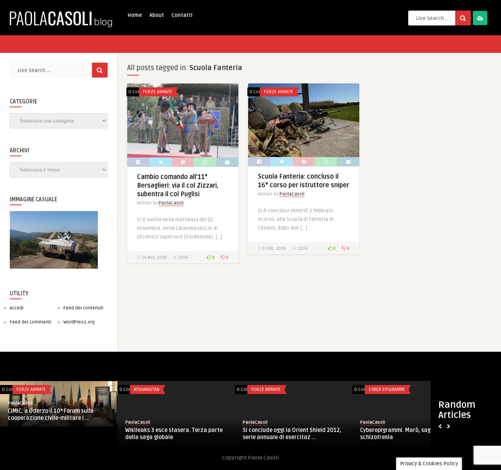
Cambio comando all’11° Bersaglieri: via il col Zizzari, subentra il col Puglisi (177, 185)
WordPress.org (79, 322)
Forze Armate (157, 91)
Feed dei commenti (30, 322)
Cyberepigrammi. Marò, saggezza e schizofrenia (405, 434)
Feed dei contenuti (83, 308)
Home (135, 15)
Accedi (16, 308)
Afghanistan (146, 389)
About (157, 15)
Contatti (182, 15)
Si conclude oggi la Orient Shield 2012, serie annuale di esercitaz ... (292, 434)
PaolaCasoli (171, 203)
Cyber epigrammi (387, 389)
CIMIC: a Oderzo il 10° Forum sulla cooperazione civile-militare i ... (51, 414)
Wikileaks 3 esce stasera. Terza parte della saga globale (174, 434)
